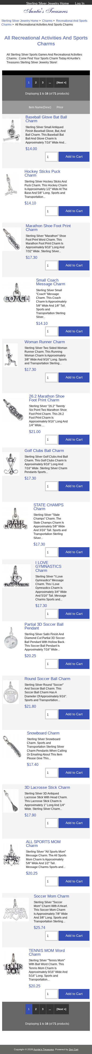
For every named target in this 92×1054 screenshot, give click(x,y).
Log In (79, 3)
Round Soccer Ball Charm (47, 678)
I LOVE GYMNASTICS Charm (48, 566)
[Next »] (61, 82)
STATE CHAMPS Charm (48, 507)
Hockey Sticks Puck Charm (42, 173)
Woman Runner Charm (45, 341)
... (50, 82)
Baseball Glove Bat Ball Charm (46, 119)
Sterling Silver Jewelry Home (47, 3)
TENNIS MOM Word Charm (47, 952)
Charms (47, 20)
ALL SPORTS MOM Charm (43, 843)
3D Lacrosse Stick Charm (47, 787)
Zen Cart (73, 1049)
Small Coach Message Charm (50, 282)
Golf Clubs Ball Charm (44, 450)
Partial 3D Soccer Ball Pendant (44, 626)
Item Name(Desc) (40, 107)
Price (60, 107)
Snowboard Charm (43, 733)
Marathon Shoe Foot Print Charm (48, 227)
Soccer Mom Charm (51, 896)
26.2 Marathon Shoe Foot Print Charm (46, 398)
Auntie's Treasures (43, 1049)
